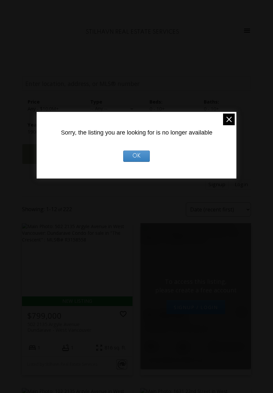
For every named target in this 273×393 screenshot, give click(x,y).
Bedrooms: (157, 109)
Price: (43, 109)
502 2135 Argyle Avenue (59, 327)
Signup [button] (216, 184)
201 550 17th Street (177, 326)
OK (137, 156)
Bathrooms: (211, 109)
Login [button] (241, 184)
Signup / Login (196, 307)
